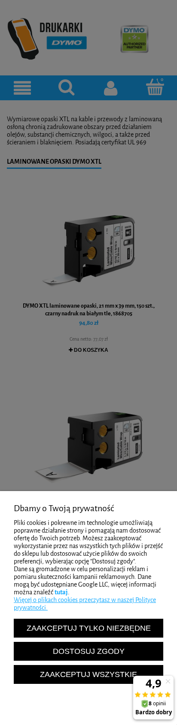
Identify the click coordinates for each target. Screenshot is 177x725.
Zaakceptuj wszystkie (88, 674)
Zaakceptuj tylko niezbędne (89, 627)
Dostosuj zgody (89, 651)
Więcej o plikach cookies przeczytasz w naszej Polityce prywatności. (85, 604)
